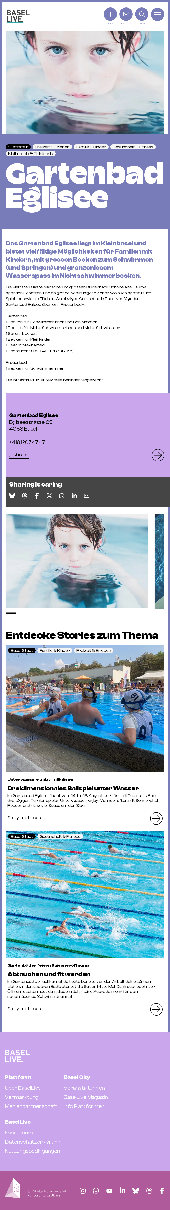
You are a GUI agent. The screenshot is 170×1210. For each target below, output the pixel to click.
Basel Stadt (22, 650)
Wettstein (18, 147)
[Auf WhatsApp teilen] (62, 496)
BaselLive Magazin (86, 1097)
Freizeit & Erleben (52, 147)
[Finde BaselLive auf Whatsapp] (96, 1190)
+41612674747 (27, 442)
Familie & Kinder (91, 147)
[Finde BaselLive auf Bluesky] (135, 1190)
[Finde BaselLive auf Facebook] (162, 1190)
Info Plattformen (84, 1106)
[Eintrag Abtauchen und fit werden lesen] (85, 894)
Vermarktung (22, 1097)
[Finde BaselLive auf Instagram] (82, 1190)
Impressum (19, 1133)
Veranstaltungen (84, 1088)
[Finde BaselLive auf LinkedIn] (122, 1190)
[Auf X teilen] (49, 496)
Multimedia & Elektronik (30, 153)
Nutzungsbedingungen (32, 1151)
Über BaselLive (23, 1088)
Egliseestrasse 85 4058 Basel (33, 422)
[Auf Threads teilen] (24, 496)
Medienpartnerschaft (31, 1106)
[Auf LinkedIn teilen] (74, 496)
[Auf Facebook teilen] (37, 496)
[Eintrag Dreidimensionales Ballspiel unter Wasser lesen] (85, 708)
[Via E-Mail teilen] (87, 496)
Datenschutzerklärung (33, 1142)
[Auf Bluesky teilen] (12, 496)
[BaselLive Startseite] (18, 16)
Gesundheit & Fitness (133, 147)
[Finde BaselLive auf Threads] (149, 1190)
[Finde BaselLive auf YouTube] (109, 1190)
